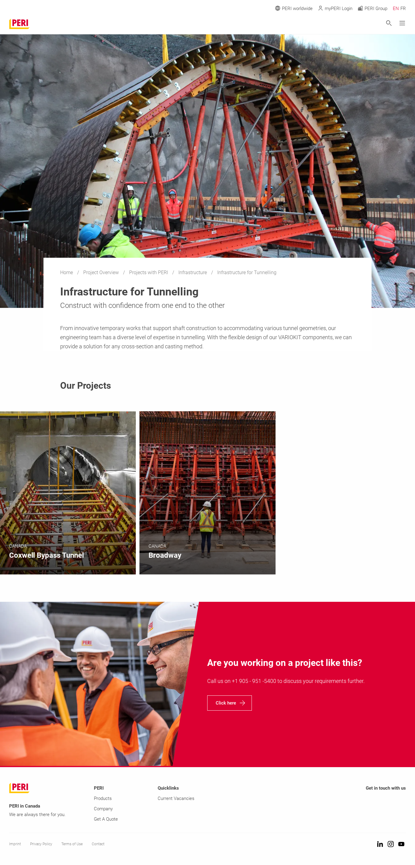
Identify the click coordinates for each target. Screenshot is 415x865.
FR (403, 8)
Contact (98, 844)
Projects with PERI (149, 272)
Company (103, 809)
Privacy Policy (41, 844)
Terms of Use (72, 844)
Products (103, 798)
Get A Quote (106, 819)
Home (67, 272)
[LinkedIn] (380, 844)
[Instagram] (390, 844)
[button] (229, 703)
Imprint (15, 844)
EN (396, 8)
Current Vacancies (176, 798)
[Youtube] (401, 844)
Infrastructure (193, 272)
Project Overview (101, 272)
